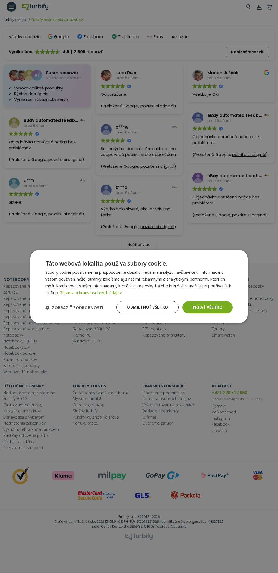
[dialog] (139, 286)
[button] (74, 307)
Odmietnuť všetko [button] (147, 307)
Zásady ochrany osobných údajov (91, 292)
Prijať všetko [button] (207, 307)
